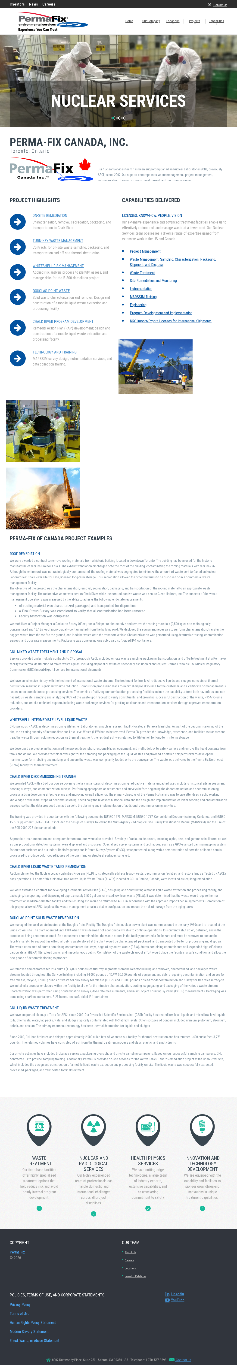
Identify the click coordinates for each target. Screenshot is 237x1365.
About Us (130, 1252)
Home (129, 21)
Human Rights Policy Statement (33, 1322)
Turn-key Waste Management (58, 241)
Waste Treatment (142, 273)
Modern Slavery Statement (29, 1331)
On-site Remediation (50, 215)
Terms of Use (19, 1313)
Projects (194, 21)
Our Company (151, 21)
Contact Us (220, 5)
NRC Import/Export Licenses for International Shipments (171, 321)
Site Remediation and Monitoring (153, 280)
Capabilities (216, 21)
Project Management (145, 251)
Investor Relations (135, 1276)
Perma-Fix (17, 1252)
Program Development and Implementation (161, 313)
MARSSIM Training (143, 297)
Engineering (138, 305)
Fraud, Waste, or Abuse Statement (34, 1340)
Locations (173, 21)
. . (39, 1208)
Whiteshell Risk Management (58, 266)
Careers (129, 1260)
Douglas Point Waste (51, 291)
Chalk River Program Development (63, 321)
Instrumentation (141, 289)
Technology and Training (55, 352)
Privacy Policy (20, 1304)
